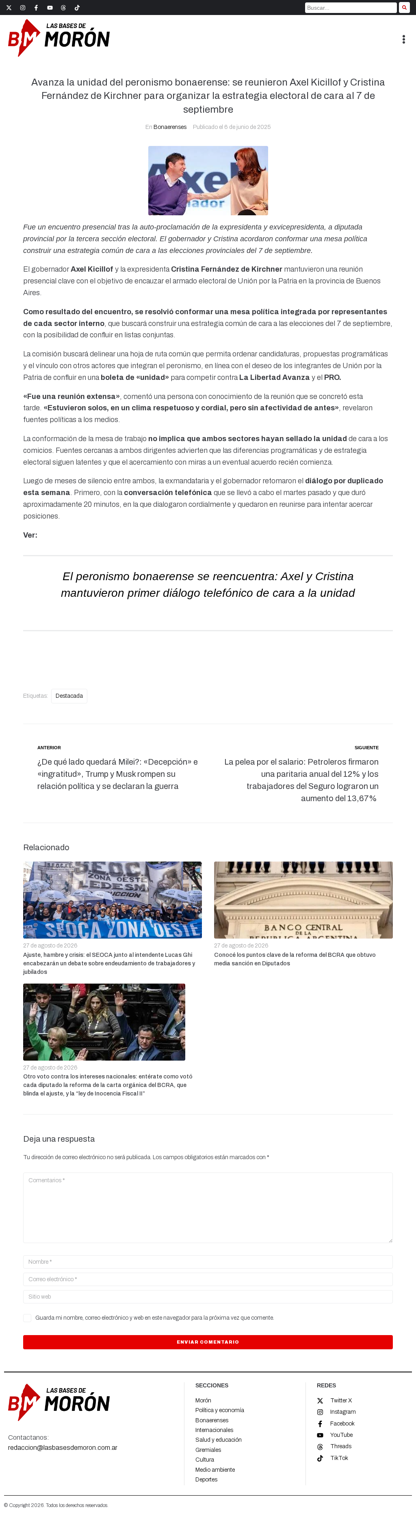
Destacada (69, 696)
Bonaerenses (170, 127)
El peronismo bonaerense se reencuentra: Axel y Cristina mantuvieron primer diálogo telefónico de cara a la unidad (208, 592)
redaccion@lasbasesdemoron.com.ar (62, 1447)
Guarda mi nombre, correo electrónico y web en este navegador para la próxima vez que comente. (154, 1318)
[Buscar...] (351, 7)
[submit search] (404, 7)
